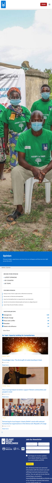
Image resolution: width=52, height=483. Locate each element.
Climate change (8, 318)
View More (6, 330)
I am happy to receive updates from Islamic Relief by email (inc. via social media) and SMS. (38, 458)
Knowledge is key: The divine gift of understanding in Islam (22, 360)
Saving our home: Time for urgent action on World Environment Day (18, 293)
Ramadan (7, 323)
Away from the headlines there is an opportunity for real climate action (18, 299)
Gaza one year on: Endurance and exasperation (13, 296)
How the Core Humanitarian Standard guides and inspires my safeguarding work (20, 302)
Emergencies (8, 315)
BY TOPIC (8, 283)
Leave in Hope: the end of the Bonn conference (13, 304)
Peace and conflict (9, 320)
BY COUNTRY (9, 280)
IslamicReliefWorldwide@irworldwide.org (39, 478)
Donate (44, 4)
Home (3, 267)
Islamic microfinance (10, 326)
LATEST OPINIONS (11, 277)
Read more (5, 365)
